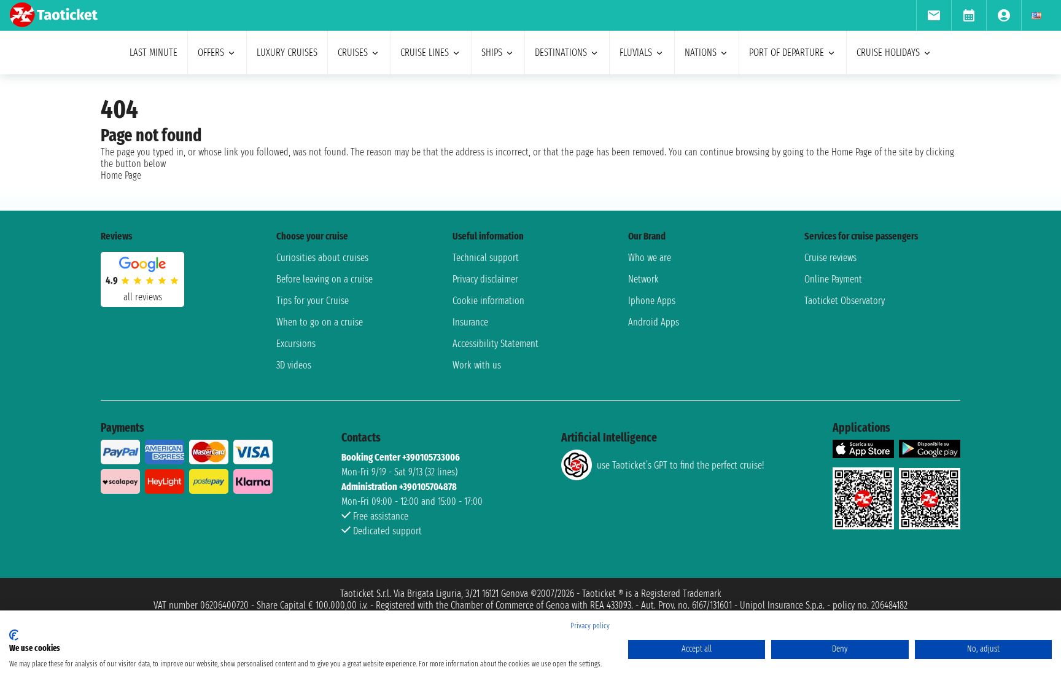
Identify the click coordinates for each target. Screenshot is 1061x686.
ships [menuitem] (491, 52)
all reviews (142, 297)
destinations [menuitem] (561, 52)
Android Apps (653, 322)
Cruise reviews (830, 257)
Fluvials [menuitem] (636, 52)
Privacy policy (590, 626)
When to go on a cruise (319, 322)
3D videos (293, 365)
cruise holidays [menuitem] (888, 52)
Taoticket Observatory (844, 300)
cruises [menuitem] (353, 52)
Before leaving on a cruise (324, 279)
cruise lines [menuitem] (424, 52)
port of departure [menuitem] (786, 52)
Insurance (470, 322)
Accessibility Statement (495, 343)
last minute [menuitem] (153, 52)
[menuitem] (933, 15)
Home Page (121, 175)
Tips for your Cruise (312, 300)
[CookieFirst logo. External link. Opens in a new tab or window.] (13, 635)
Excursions (296, 343)
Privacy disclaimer (485, 279)
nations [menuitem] (701, 52)
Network (643, 279)
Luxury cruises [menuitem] (287, 52)
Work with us (477, 365)
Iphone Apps (651, 300)
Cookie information (488, 300)
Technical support (486, 257)
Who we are (649, 257)
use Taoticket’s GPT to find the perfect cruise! (680, 465)
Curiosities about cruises (322, 257)
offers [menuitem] (211, 52)
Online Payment (833, 279)
